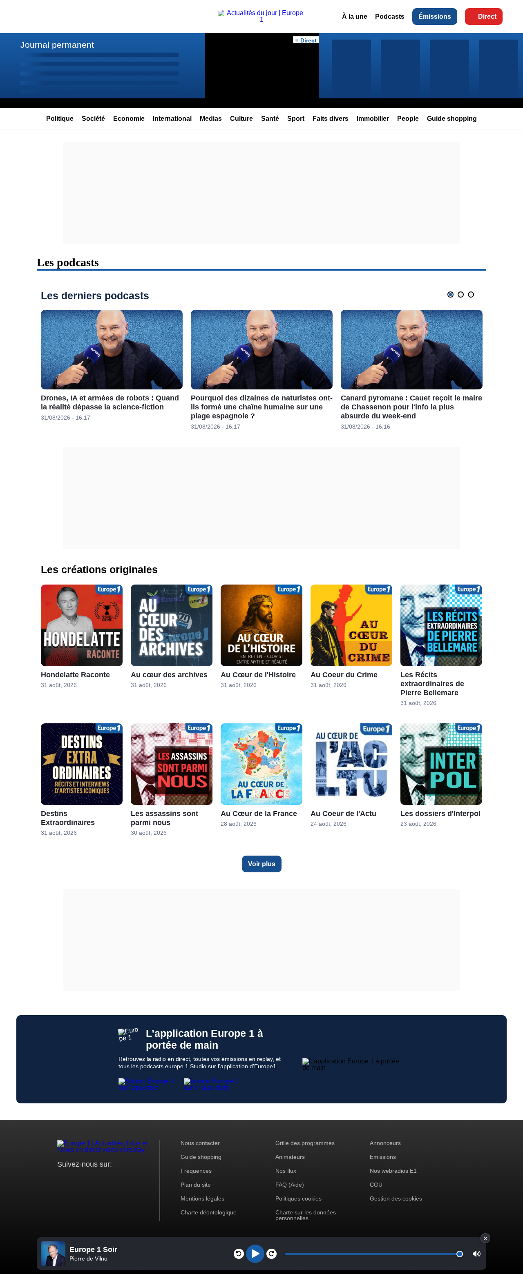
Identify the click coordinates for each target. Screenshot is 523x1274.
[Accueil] (261, 19)
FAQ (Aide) (289, 1184)
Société (93, 118)
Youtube (104, 1179)
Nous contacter (200, 1143)
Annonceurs (385, 1143)
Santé (270, 118)
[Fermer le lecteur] (485, 1238)
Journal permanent (57, 44)
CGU (376, 1184)
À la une (354, 16)
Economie (129, 118)
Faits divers (331, 118)
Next (483, 294)
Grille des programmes (305, 1143)
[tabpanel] (112, 366)
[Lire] (255, 1254)
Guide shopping (452, 118)
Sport (295, 118)
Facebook (90, 1179)
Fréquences (196, 1170)
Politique (60, 118)
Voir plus (261, 863)
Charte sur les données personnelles (305, 1215)
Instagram (76, 1179)
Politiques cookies (298, 1198)
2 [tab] (461, 294)
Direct (487, 16)
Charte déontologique (209, 1212)
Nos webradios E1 (393, 1170)
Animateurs (290, 1157)
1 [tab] (450, 294)
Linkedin (132, 1179)
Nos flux (285, 1170)
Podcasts (390, 16)
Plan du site (196, 1184)
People (408, 118)
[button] (476, 1253)
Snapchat (118, 1179)
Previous (438, 294)
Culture (241, 118)
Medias (211, 118)
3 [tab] (471, 294)
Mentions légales (202, 1198)
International (172, 118)
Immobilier (373, 118)
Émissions (434, 16)
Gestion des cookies (396, 1198)
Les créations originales (99, 569)
